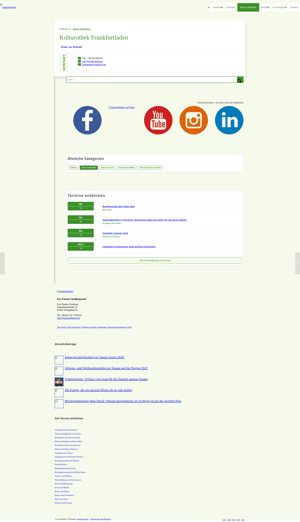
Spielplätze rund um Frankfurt (67, 437)
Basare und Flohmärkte (64, 495)
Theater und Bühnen (63, 476)
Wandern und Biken (127, 167)
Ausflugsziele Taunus (64, 453)
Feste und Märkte (62, 487)
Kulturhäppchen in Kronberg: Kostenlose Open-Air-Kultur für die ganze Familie (144, 219)
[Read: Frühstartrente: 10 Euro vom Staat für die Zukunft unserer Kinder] (59, 382)
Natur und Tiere (107, 167)
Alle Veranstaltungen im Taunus (155, 260)
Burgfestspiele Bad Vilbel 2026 (118, 206)
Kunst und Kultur (81, 29)
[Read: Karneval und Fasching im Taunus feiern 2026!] (59, 360)
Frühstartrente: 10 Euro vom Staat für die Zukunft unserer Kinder (106, 379)
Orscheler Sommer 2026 (115, 233)
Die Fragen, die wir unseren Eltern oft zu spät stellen (98, 390)
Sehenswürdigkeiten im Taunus (68, 434)
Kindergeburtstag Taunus (65, 468)
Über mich (61, 327)
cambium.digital (82, 519)
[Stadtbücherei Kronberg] (2, 263)
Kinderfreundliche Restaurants (67, 445)
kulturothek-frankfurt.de (94, 64)
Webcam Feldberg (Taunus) (66, 449)
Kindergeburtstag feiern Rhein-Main (70, 472)
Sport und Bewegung (63, 483)
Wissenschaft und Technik (150, 167)
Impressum (102, 327)
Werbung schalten (89, 327)
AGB (129, 327)
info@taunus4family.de (68, 318)
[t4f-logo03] (37, 7)
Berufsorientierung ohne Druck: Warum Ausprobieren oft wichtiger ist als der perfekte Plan (123, 401)
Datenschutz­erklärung (117, 327)
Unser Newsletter (74, 327)
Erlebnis (73, 167)
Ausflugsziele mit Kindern (66, 430)
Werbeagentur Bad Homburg (100, 519)
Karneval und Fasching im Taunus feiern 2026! (95, 357)
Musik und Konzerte (63, 503)
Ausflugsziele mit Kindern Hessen (69, 457)
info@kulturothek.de (92, 61)
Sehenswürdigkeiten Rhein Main (68, 441)
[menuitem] (217, 7)
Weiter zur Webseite (71, 47)
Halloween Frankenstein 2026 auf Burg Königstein (129, 246)
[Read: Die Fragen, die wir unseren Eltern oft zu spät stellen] (59, 392)
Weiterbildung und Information (68, 480)
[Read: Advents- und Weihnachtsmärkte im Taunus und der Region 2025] (59, 371)
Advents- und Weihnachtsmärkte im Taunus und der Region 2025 (106, 368)
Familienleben (61, 464)
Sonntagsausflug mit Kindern (67, 460)
